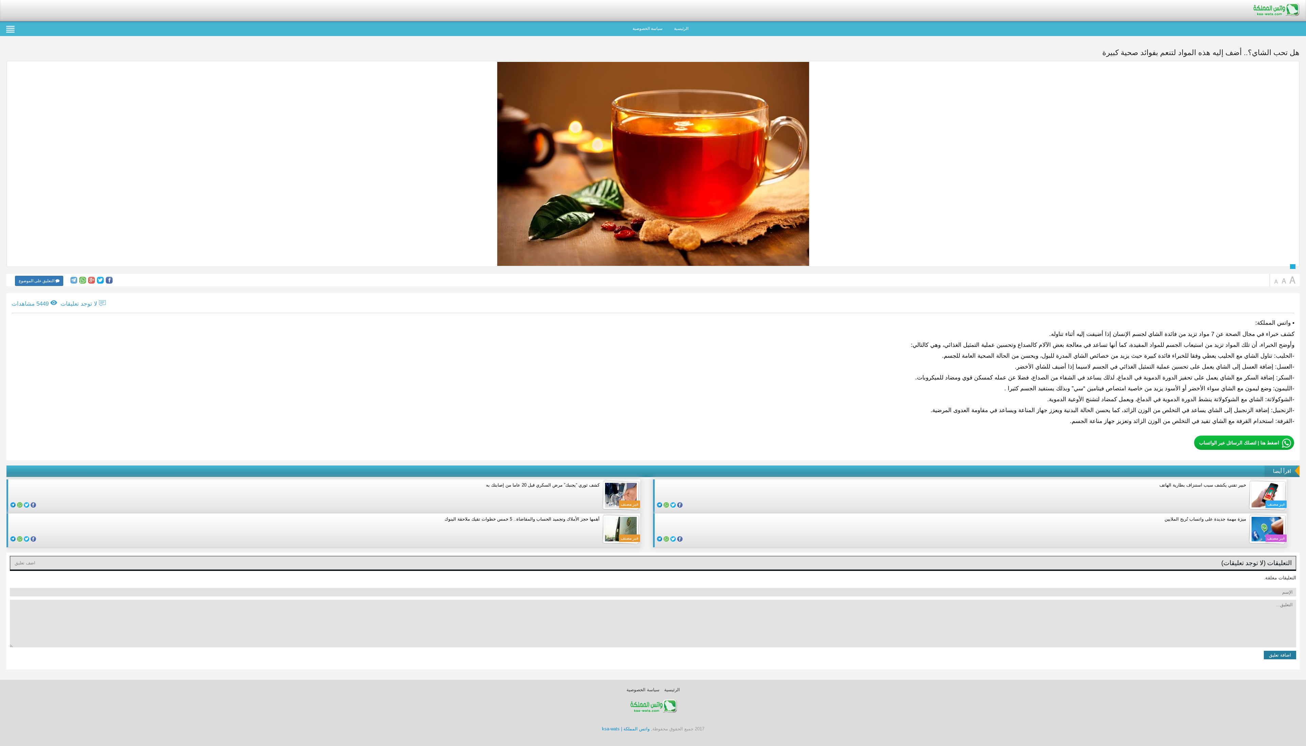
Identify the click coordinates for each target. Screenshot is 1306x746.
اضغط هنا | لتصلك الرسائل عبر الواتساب (1239, 442)
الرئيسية (681, 28)
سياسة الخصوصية (648, 28)
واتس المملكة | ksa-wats (626, 728)
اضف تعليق (25, 562)
